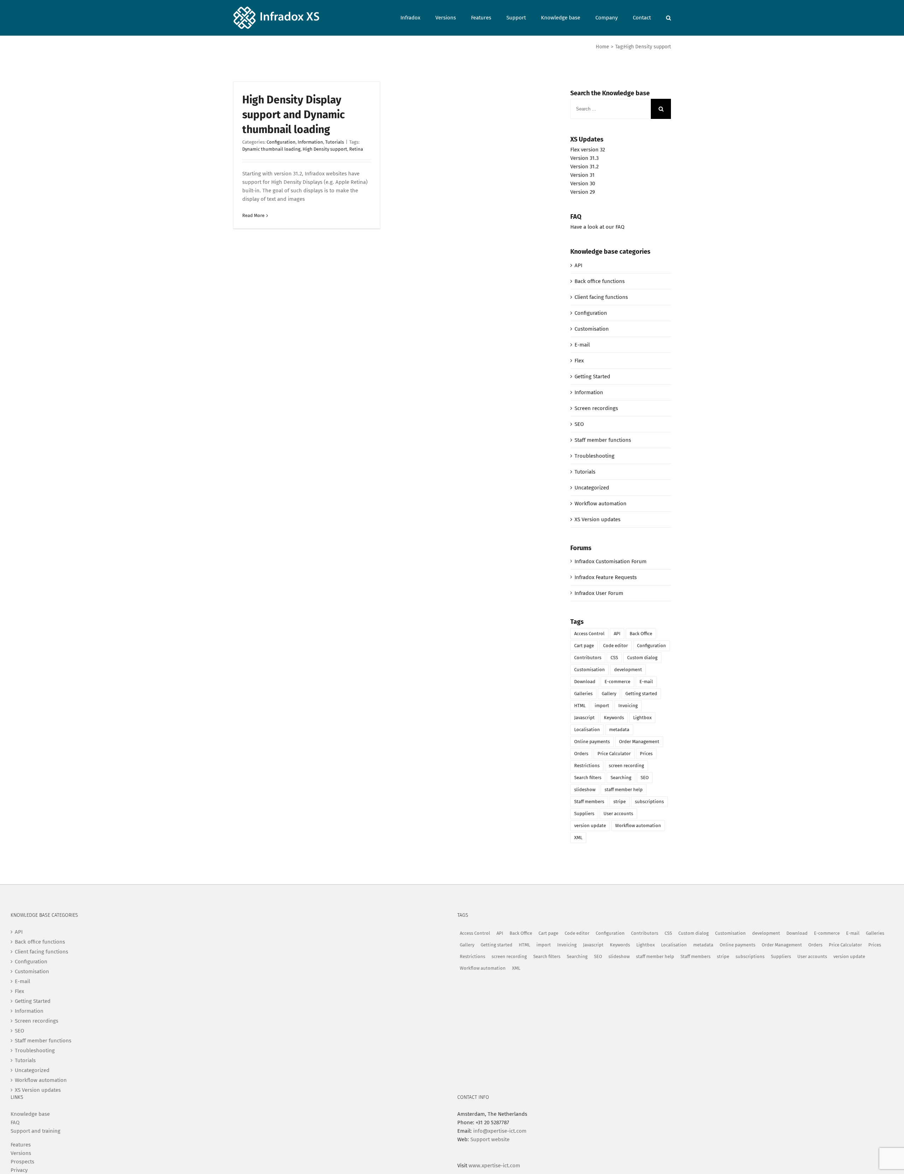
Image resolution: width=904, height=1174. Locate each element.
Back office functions (600, 281)
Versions (21, 1153)
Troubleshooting (594, 456)
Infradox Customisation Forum (611, 561)
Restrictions (587, 765)
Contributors (587, 657)
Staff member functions (603, 440)
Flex (579, 360)
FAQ (15, 1122)
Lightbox (642, 717)
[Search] (668, 17)
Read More (253, 215)
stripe (619, 801)
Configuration (281, 142)
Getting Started (592, 376)
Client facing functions (601, 297)
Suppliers (584, 813)
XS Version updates (597, 519)
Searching (621, 777)
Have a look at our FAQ (597, 227)
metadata (619, 729)
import (602, 705)
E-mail (582, 345)
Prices (646, 753)
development (628, 669)
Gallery (609, 693)
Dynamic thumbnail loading (271, 149)
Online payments (592, 741)
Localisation (587, 729)
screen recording (626, 765)
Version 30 (582, 183)
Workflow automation (600, 503)
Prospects (22, 1161)
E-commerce (617, 681)
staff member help (624, 789)
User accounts (618, 813)
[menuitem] (417, 17)
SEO (579, 424)
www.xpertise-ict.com (494, 1165)
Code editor (615, 645)
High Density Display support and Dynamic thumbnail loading (293, 115)
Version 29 (582, 192)
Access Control (589, 633)
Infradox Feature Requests (606, 577)
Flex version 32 (587, 149)
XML (578, 837)
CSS (614, 657)
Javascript (584, 717)
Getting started (641, 693)
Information (310, 142)
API (578, 265)
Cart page (584, 645)
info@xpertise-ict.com (500, 1131)
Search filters (587, 777)
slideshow (584, 789)
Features (21, 1145)
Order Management (639, 741)
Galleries (583, 693)
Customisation (592, 329)
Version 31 (582, 175)
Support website (490, 1139)
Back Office (641, 633)
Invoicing (628, 705)
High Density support (325, 149)
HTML (579, 705)
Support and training (35, 1131)
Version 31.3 (584, 158)
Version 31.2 (584, 166)
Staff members (589, 801)
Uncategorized (592, 487)
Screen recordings (596, 408)
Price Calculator (614, 753)
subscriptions (649, 801)
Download (584, 681)
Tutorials (334, 142)
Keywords (614, 717)
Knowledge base (30, 1114)
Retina (356, 149)
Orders (581, 753)
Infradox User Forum (599, 593)
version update (590, 825)
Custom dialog (642, 657)
